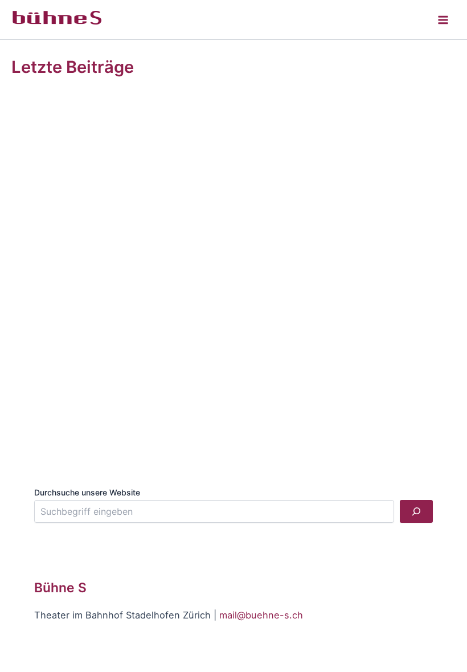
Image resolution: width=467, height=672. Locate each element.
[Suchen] (416, 511)
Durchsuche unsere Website (87, 492)
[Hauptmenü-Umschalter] (443, 19)
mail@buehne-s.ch (261, 615)
